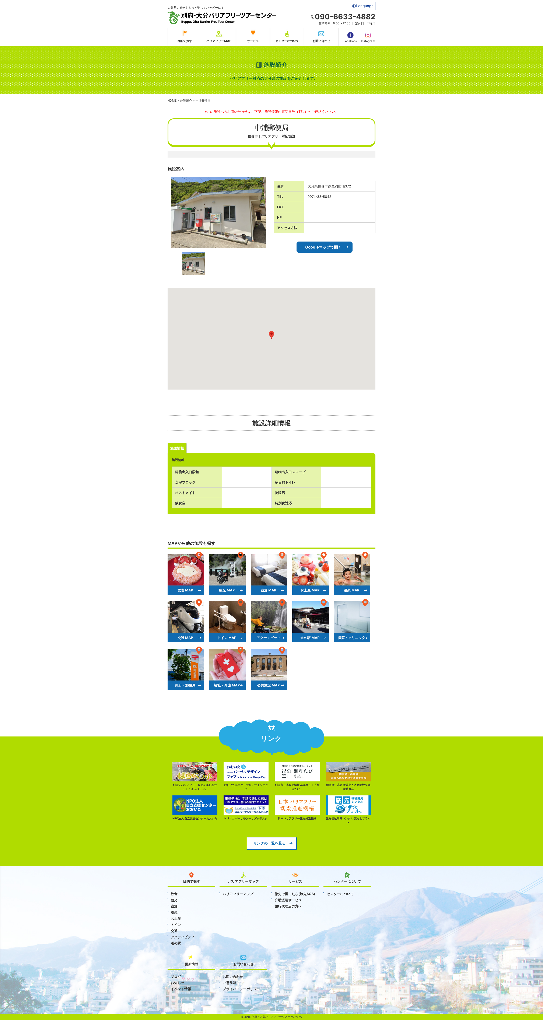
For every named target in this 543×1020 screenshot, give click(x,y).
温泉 (174, 912)
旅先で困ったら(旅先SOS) (295, 894)
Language (365, 6)
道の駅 (176, 943)
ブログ (176, 976)
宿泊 (174, 906)
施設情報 (177, 448)
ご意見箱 (229, 983)
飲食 (174, 894)
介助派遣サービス (288, 900)
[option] (218, 212)
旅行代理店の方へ (288, 906)
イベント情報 (181, 989)
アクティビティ (183, 937)
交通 (174, 931)
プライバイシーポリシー (241, 989)
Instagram (368, 41)
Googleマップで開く (323, 247)
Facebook (350, 41)
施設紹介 (186, 100)
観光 (174, 900)
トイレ (176, 924)
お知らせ (177, 983)
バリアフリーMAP (218, 41)
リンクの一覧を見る (269, 843)
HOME (172, 100)
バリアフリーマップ (238, 894)
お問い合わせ (321, 41)
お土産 (176, 918)
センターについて (287, 41)
